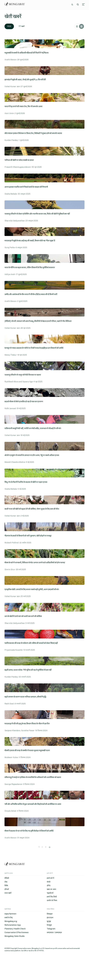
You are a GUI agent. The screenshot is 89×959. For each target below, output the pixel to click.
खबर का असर (51, 889)
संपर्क (48, 882)
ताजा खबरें (8, 893)
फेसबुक (49, 925)
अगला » (49, 847)
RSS (9, 26)
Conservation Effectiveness (17, 932)
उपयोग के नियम (52, 900)
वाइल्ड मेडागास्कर (10, 914)
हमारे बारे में (50, 878)
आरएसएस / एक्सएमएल (54, 932)
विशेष (6, 885)
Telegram (51, 929)
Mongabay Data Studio (15, 936)
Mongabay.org (11, 921)
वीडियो (7, 878)
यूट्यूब (49, 921)
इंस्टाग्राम (50, 917)
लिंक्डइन (49, 914)
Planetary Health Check (15, 929)
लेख (6, 882)
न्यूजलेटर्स (50, 893)
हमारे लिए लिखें (52, 897)
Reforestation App (13, 925)
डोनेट (49, 885)
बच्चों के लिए (9, 917)
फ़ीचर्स (7, 889)
